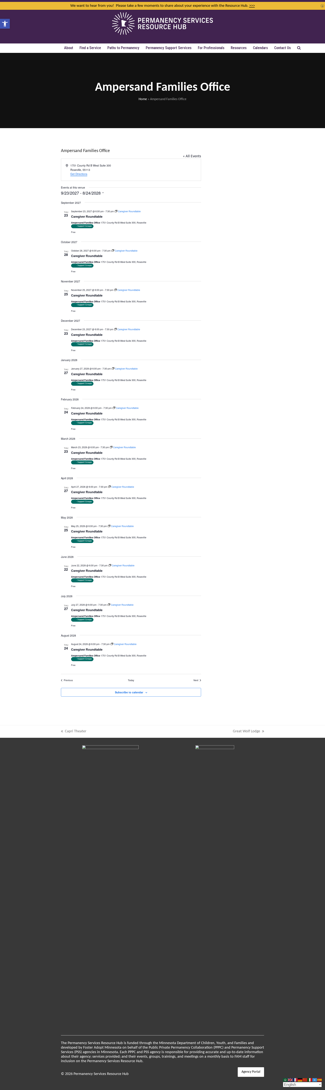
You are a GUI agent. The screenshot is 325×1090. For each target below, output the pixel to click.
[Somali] (314, 1080)
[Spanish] (319, 1080)
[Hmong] (305, 1080)
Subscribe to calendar (129, 692)
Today (131, 680)
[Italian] (310, 1080)
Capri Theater (73, 731)
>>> (252, 6)
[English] (290, 1080)
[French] (295, 1080)
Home (143, 99)
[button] (5, 24)
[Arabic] (285, 1080)
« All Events (192, 156)
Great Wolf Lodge (246, 731)
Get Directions (78, 174)
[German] (300, 1080)
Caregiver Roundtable (87, 216)
